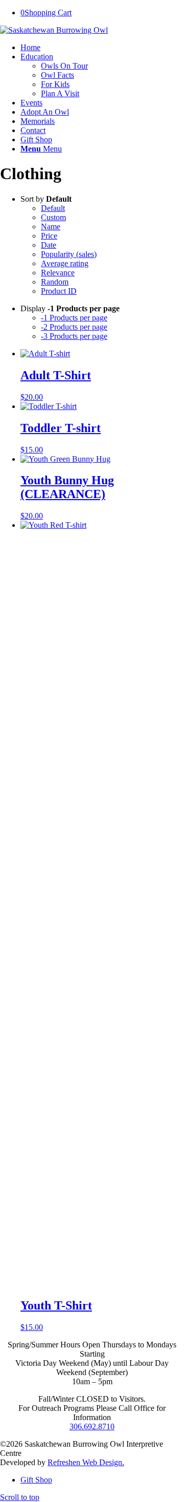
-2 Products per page (74, 327)
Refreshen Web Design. (86, 1462)
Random (54, 281)
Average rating (64, 263)
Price (49, 235)
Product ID (59, 291)
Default (53, 208)
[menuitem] (102, 47)
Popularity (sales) (69, 254)
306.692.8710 (92, 1426)
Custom (53, 217)
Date (48, 245)
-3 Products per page (74, 336)
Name (50, 226)
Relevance (58, 272)
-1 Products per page (74, 317)
